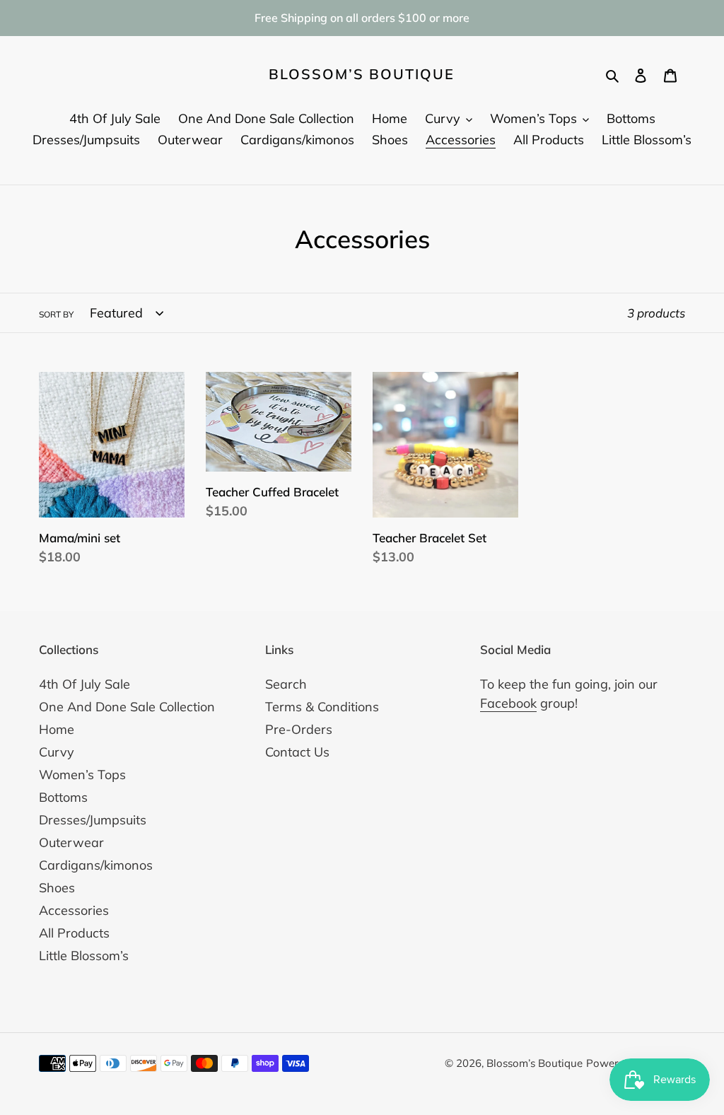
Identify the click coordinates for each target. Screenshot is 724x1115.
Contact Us (297, 752)
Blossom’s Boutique (362, 74)
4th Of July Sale (84, 684)
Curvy (56, 752)
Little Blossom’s (84, 955)
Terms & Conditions (322, 707)
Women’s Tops (82, 774)
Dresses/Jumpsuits (92, 820)
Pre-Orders (298, 729)
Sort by (56, 314)
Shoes (57, 888)
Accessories (74, 910)
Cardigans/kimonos (96, 865)
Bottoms (63, 797)
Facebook (508, 703)
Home (56, 729)
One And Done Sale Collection (127, 707)
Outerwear (71, 842)
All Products (74, 933)
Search (286, 684)
